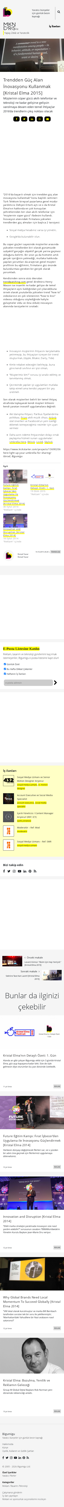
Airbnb (53, 417)
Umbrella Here (17, 441)
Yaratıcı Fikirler (9, 1475)
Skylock (48, 441)
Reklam (5, 1485)
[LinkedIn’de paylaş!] (32, 118)
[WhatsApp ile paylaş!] (40, 118)
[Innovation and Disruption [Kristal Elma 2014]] (15, 521)
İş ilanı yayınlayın (10, 1495)
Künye (5, 1447)
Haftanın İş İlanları (16, 673)
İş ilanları (9, 771)
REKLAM (57, 1086)
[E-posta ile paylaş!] (47, 118)
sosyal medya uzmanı (27, 784)
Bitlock (31, 441)
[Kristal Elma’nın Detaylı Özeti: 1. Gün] (32, 1031)
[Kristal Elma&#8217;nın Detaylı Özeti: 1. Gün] (42, 476)
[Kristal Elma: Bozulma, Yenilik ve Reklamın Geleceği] (32, 1355)
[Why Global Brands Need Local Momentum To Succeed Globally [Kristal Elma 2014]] (32, 1273)
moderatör (22, 831)
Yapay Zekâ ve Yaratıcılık (16, 32)
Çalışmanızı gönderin (12, 1492)
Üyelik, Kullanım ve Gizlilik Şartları (18, 1450)
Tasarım (14, 1485)
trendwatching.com (14, 281)
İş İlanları (54, 26)
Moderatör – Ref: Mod (28, 827)
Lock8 (39, 441)
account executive (25, 802)
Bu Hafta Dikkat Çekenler (19, 669)
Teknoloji (23, 1485)
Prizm (24, 417)
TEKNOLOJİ (55, 552)
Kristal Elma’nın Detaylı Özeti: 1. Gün (42, 486)
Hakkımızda (7, 1444)
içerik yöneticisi (24, 820)
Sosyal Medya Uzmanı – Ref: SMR (34, 841)
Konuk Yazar (23, 554)
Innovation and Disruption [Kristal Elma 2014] (14, 532)
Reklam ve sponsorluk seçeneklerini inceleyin (24, 1499)
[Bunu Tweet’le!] (24, 118)
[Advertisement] (32, 727)
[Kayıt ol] (55, 682)
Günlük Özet (13, 664)
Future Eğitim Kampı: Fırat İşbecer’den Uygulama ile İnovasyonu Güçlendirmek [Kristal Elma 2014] (14, 494)
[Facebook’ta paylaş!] (16, 118)
